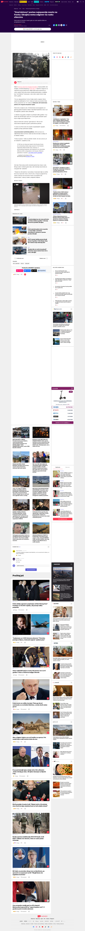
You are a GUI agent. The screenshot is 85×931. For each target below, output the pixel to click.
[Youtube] (62, 57)
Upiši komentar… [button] (20, 565)
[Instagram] (57, 57)
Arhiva (54, 923)
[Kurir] (21, 921)
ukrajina (27, 263)
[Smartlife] (47, 921)
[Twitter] (59, 57)
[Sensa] (51, 921)
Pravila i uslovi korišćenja (39, 923)
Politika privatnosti (60, 923)
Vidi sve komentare (31, 569)
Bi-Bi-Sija (32, 88)
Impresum (28, 923)
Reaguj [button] (18, 561)
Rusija (22, 263)
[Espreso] (25, 921)
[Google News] (68, 57)
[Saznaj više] (71, 309)
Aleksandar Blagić (17, 24)
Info (20, 8)
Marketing (23, 923)
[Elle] (30, 921)
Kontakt (31, 923)
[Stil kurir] (33, 921)
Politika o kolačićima (49, 923)
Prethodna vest (20, 258)
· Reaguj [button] (17, 274)
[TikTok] (65, 57)
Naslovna (16, 8)
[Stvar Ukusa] (63, 921)
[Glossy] (37, 921)
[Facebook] (54, 57)
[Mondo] (4, 1)
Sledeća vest (42, 258)
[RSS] (71, 57)
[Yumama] (57, 921)
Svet (23, 8)
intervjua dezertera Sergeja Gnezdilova (28, 86)
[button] (49, 25)
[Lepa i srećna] (41, 921)
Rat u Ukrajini (16, 263)
